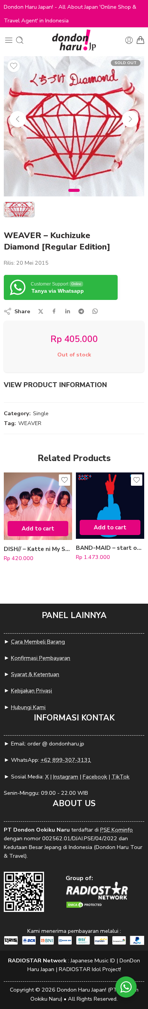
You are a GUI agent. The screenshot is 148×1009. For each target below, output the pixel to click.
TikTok (120, 776)
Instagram (65, 776)
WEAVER (29, 423)
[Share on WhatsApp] (95, 311)
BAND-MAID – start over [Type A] (110, 548)
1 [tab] (74, 196)
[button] (38, 528)
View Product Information (55, 384)
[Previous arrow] (17, 119)
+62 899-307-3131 (66, 760)
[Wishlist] (14, 66)
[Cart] (140, 40)
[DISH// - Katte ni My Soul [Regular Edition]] (38, 506)
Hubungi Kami (28, 707)
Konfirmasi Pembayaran (40, 658)
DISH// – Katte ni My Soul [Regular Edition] (38, 549)
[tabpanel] (74, 128)
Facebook (95, 776)
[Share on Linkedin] (68, 311)
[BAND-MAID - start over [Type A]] (110, 505)
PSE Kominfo (116, 829)
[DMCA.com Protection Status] (85, 904)
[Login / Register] (129, 40)
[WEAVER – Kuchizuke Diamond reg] (74, 126)
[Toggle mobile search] (20, 40)
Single (41, 413)
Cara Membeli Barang (38, 641)
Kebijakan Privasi (31, 690)
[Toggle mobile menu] (9, 40)
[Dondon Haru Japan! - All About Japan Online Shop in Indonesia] (74, 40)
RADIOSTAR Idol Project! (90, 969)
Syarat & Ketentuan (35, 674)
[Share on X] (41, 311)
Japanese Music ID (93, 960)
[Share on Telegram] (81, 311)
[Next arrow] (130, 119)
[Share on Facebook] (54, 311)
